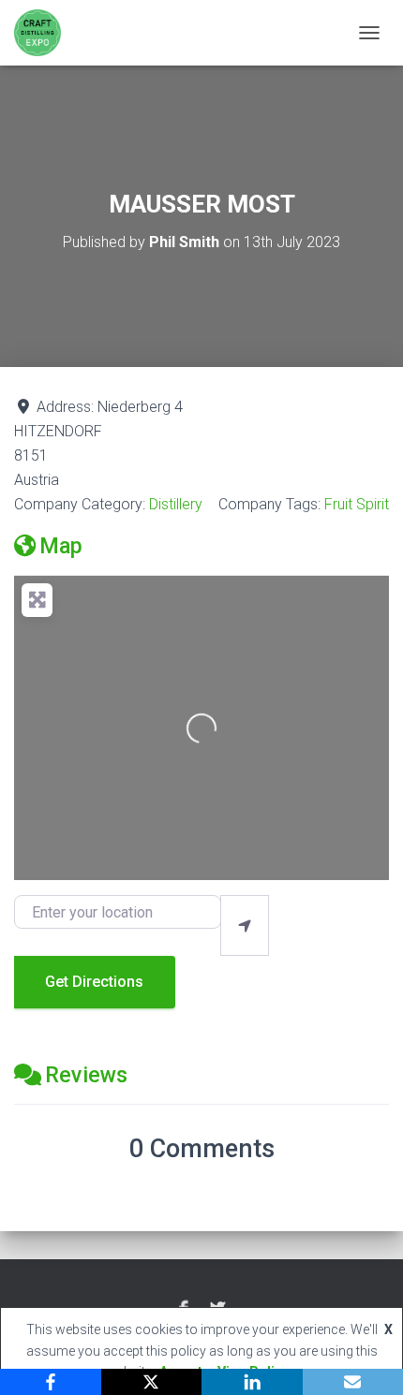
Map (60, 546)
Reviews (86, 1075)
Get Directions (94, 982)
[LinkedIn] (252, 1382)
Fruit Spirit (356, 504)
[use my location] (244, 925)
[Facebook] (50, 1382)
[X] (151, 1382)
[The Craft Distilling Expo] (44, 32)
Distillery (175, 504)
